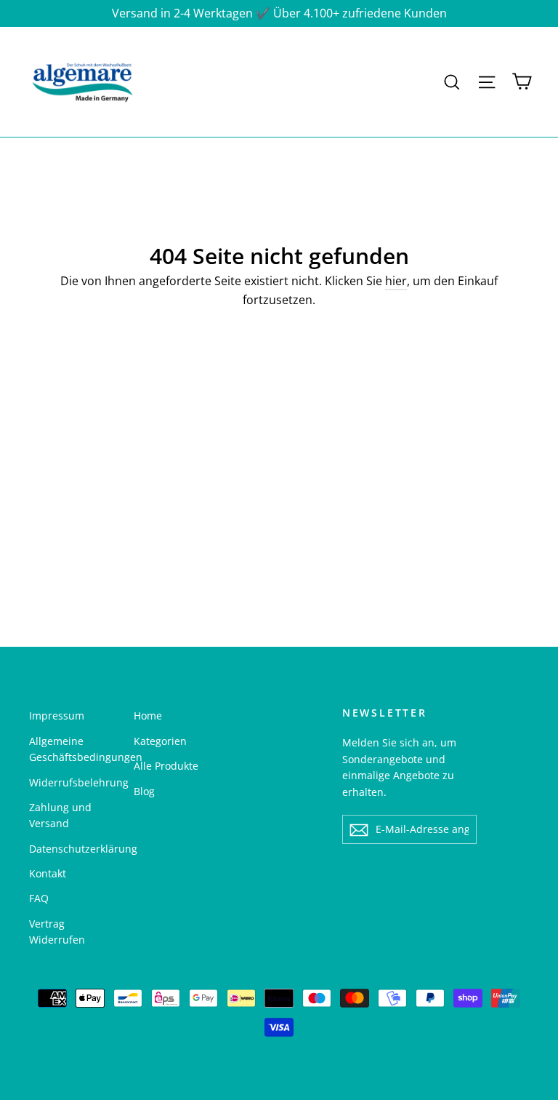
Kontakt (47, 873)
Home (148, 715)
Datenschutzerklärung (70, 849)
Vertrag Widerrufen (57, 931)
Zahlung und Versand (60, 815)
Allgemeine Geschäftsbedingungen (70, 749)
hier (396, 281)
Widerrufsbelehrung (70, 782)
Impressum (56, 715)
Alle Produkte (166, 766)
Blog (144, 791)
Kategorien (160, 741)
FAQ (39, 898)
